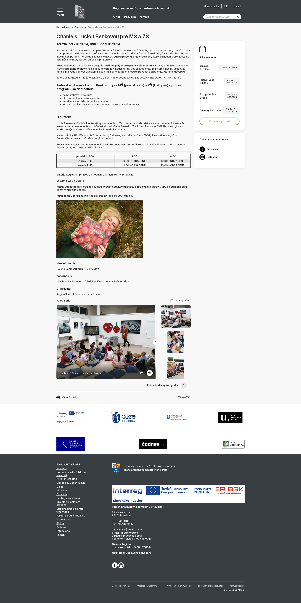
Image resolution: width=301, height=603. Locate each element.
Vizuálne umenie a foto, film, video (70, 510)
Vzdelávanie (63, 519)
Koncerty (61, 468)
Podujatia (130, 16)
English (237, 6)
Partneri (61, 527)
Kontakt (144, 16)
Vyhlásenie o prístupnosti (179, 586)
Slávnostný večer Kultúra (71, 482)
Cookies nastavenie (121, 586)
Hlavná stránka (63, 27)
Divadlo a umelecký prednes (68, 503)
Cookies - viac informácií (149, 586)
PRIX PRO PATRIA (66, 479)
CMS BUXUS (239, 590)
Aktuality (61, 490)
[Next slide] (156, 342)
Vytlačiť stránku (70, 397)
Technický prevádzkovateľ (210, 586)
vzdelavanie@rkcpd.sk (102, 195)
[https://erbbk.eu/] (178, 493)
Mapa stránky (211, 6)
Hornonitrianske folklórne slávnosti (71, 474)
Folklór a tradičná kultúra (70, 515)
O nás (116, 16)
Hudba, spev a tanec (68, 498)
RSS (226, 6)
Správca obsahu (237, 586)
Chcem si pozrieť (219, 121)
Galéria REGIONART (68, 464)
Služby (60, 523)
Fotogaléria (63, 530)
